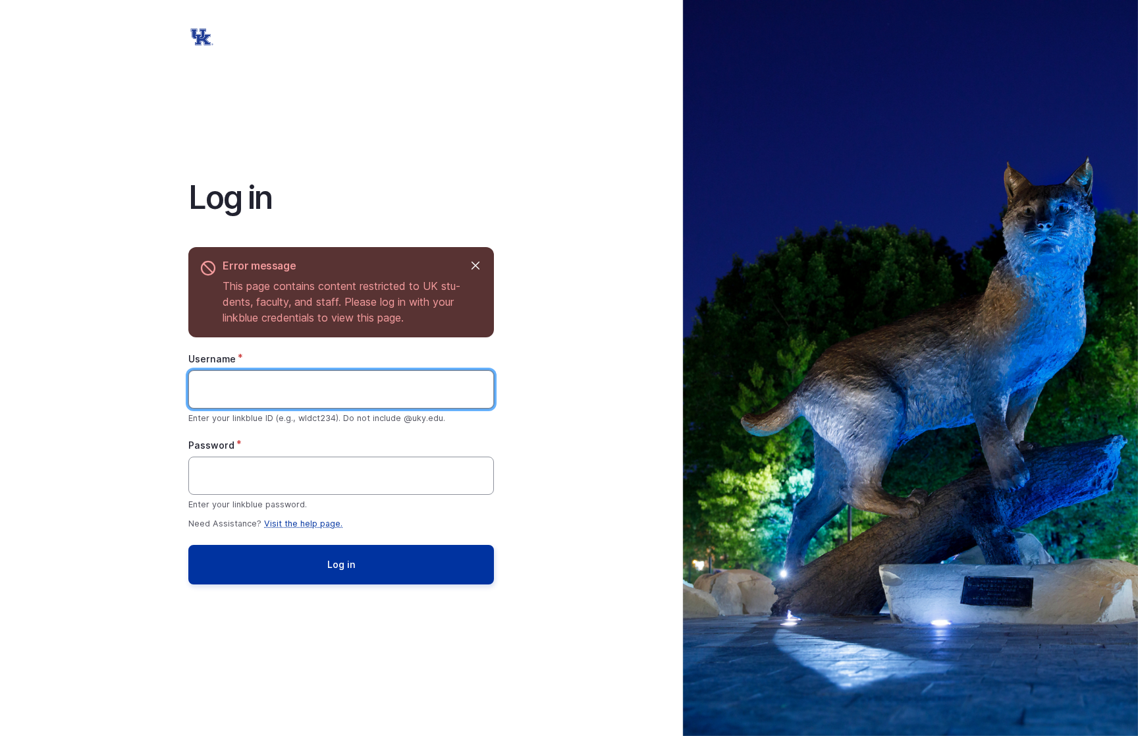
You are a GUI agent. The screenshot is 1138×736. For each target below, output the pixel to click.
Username (212, 358)
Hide (475, 265)
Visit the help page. (303, 523)
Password (211, 445)
